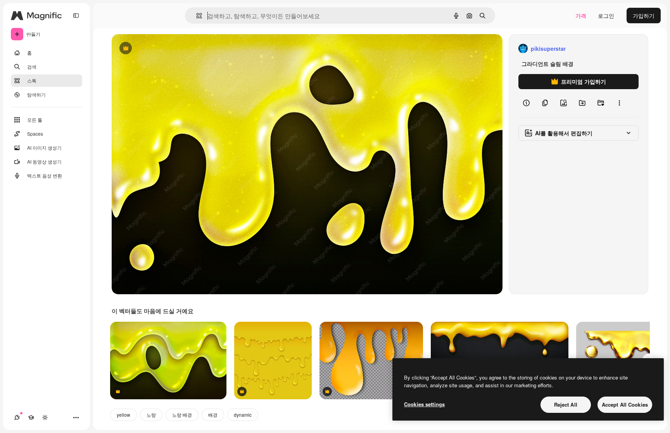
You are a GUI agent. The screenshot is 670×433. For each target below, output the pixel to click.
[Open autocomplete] (196, 16)
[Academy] (31, 417)
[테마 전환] (45, 417)
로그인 (606, 15)
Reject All (565, 404)
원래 (156, 49)
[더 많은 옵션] (619, 103)
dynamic (243, 414)
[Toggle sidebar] (76, 15)
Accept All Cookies (625, 404)
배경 (213, 414)
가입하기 (643, 15)
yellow (123, 414)
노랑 (151, 414)
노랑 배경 (182, 414)
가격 (580, 15)
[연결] (17, 417)
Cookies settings (424, 404)
